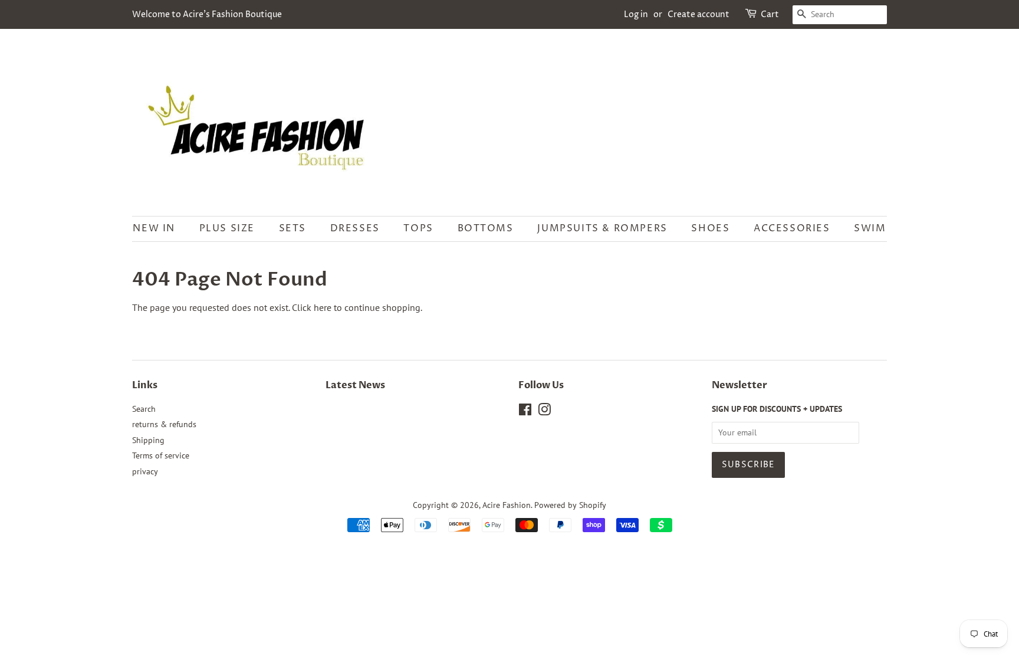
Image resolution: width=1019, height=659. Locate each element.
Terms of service (160, 455)
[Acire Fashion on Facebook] (525, 411)
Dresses (355, 228)
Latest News (355, 385)
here (322, 307)
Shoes (710, 228)
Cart (770, 14)
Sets (292, 228)
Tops (418, 228)
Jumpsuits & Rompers (602, 228)
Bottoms (486, 228)
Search (144, 409)
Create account (698, 14)
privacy (145, 471)
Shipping (148, 440)
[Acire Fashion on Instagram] (544, 411)
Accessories (792, 228)
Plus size (227, 228)
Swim (870, 228)
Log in (636, 14)
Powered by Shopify (570, 505)
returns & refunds (164, 424)
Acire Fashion (506, 505)
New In (154, 228)
